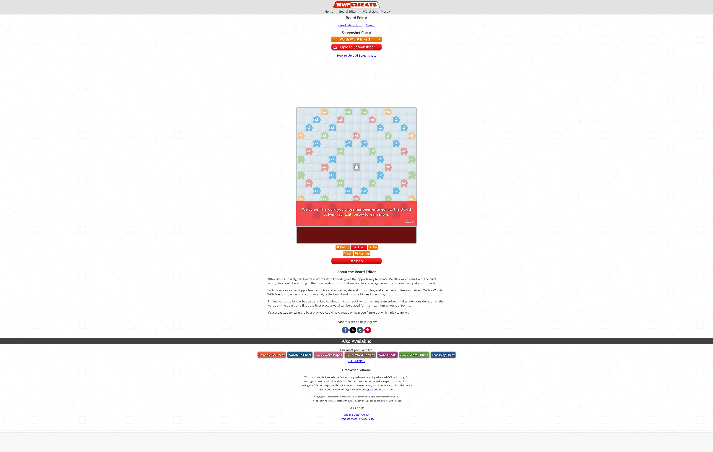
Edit (350, 254)
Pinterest (367, 330)
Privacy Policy (366, 418)
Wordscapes (328, 355)
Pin (374, 247)
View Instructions (350, 25)
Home (329, 12)
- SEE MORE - (356, 361)
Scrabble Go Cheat (272, 355)
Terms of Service (348, 418)
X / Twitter (352, 330)
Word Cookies (360, 355)
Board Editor (348, 12)
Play (361, 247)
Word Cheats (387, 355)
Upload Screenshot (356, 47)
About (365, 414)
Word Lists (370, 12)
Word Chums (414, 355)
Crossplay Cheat (443, 355)
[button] (356, 11)
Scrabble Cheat (352, 414)
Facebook (345, 330)
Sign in (370, 25)
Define (344, 247)
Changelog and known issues (378, 389)
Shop (358, 260)
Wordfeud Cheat (299, 355)
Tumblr (360, 330)
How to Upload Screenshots (356, 55)
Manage (364, 254)
